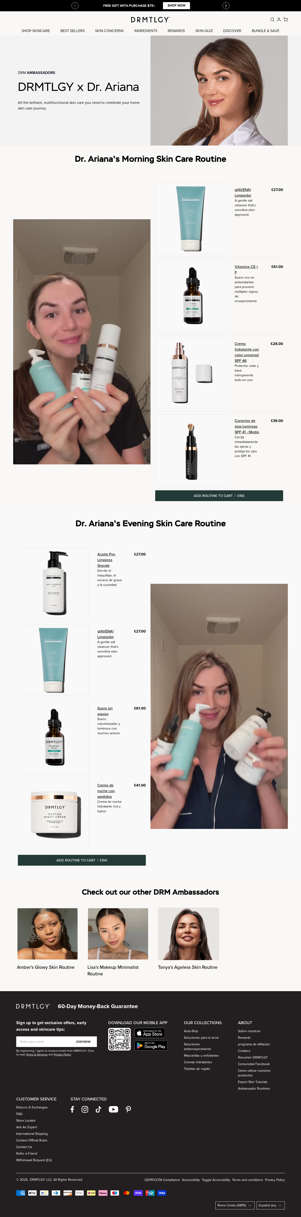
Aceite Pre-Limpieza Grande (106, 560)
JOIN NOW (83, 1041)
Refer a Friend (26, 1153)
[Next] (226, 5)
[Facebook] (72, 1109)
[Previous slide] (75, 5)
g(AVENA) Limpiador (243, 192)
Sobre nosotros (249, 1031)
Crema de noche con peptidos (106, 791)
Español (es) (267, 1205)
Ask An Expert (26, 1127)
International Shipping (32, 1133)
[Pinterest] (128, 1109)
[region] (150, 942)
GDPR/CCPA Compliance (162, 1179)
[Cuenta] (279, 19)
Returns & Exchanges (32, 1107)
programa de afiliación (254, 1044)
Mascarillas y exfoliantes (201, 1055)
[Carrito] (285, 19)
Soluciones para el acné (201, 1037)
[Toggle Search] (272, 19)
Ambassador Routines (254, 1088)
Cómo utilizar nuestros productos (254, 1073)
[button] (151, 1033)
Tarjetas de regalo (197, 1068)
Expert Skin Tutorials (253, 1081)
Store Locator (26, 1120)
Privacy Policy (275, 1179)
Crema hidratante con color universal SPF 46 (247, 352)
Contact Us (24, 1146)
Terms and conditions (247, 1179)
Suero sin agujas (105, 711)
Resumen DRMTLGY (253, 1057)
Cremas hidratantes (198, 1062)
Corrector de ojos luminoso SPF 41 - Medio (247, 426)
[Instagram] (85, 1109)
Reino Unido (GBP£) (232, 1205)
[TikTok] (98, 1109)
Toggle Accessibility (216, 1179)
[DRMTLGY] (150, 19)
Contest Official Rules (32, 1140)
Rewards (244, 1037)
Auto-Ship (191, 1031)
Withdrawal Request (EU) (34, 1160)
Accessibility (191, 1179)
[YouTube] (113, 1109)
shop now (177, 5)
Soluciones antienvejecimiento (197, 1046)
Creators (244, 1050)
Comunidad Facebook (254, 1064)
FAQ (19, 1114)
